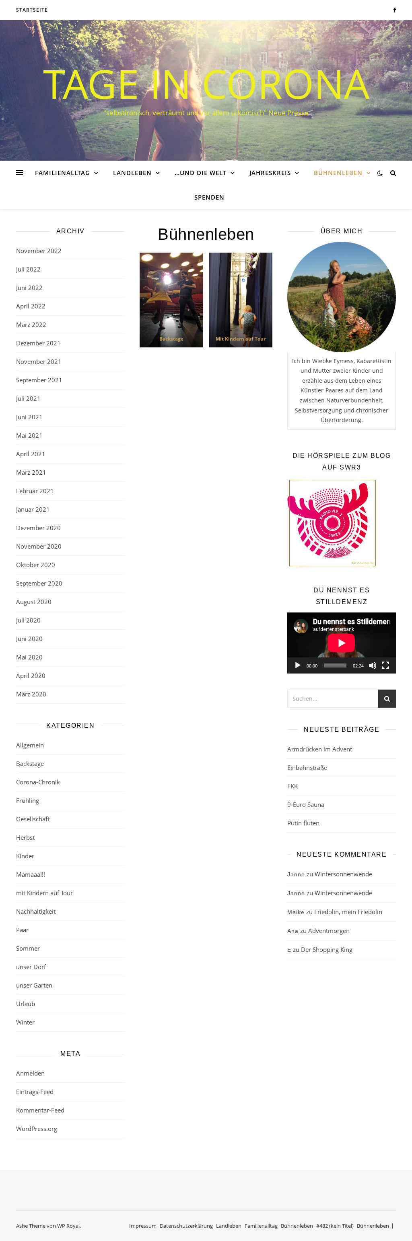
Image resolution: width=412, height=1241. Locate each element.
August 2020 (34, 602)
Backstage (30, 763)
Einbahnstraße (307, 767)
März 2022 (31, 324)
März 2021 (31, 472)
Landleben (132, 173)
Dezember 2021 (38, 343)
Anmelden (30, 1073)
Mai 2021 (29, 435)
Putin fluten (303, 823)
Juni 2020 (29, 639)
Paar (22, 930)
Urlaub (25, 1004)
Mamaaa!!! (30, 874)
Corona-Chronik (38, 782)
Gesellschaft (32, 819)
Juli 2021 (28, 398)
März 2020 (31, 694)
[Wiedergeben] (298, 665)
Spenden (209, 197)
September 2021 (39, 380)
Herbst (25, 837)
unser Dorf (31, 967)
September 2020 (39, 583)
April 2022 (30, 306)
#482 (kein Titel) (335, 1225)
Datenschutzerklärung (186, 1225)
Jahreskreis (270, 173)
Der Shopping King (326, 949)
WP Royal (68, 1225)
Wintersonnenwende (343, 874)
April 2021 (30, 454)
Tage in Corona (206, 83)
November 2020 (39, 546)
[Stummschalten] (373, 665)
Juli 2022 (28, 269)
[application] (341, 643)
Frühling (27, 800)
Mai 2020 (29, 657)
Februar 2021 (35, 491)
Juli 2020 (28, 620)
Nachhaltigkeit (36, 911)
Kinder (25, 856)
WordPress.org (36, 1129)
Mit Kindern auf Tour (241, 338)
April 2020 (30, 676)
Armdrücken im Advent (319, 749)
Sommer (28, 948)
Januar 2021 (33, 509)
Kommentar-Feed (40, 1110)
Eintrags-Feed (35, 1092)
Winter (25, 1022)
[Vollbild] (385, 665)
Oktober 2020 (35, 565)
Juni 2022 (29, 288)
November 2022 (39, 251)
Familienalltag (62, 173)
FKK (292, 786)
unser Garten (34, 985)
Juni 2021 (29, 417)
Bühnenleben (338, 173)
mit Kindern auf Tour (44, 893)
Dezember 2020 (38, 528)
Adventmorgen (329, 931)
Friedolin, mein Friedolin (348, 912)
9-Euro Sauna (305, 804)
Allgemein (30, 745)
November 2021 (39, 361)
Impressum (143, 1225)
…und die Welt (201, 173)
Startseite (32, 9)
